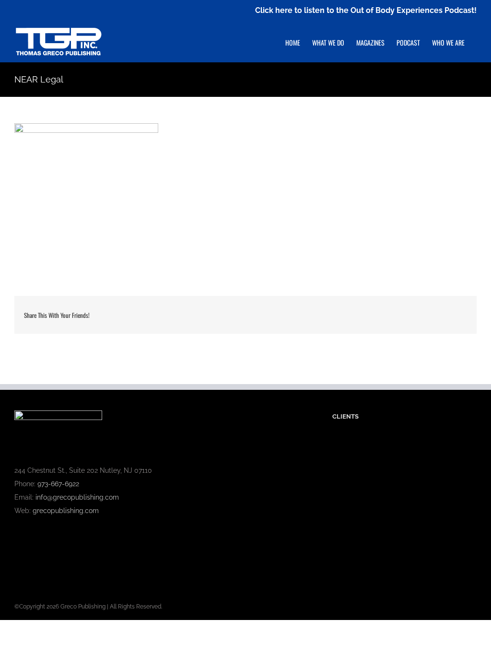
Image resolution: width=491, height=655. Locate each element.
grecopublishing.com (66, 511)
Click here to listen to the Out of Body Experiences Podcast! (366, 10)
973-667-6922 (58, 484)
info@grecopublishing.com (77, 497)
